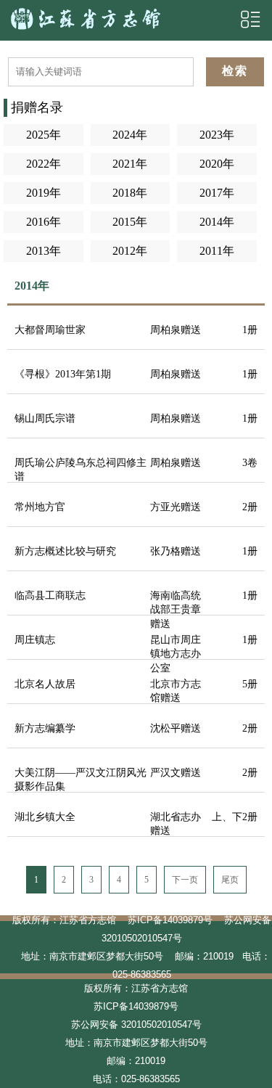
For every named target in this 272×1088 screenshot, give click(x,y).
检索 (235, 71)
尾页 (230, 880)
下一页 (185, 880)
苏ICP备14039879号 (170, 920)
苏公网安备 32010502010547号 (136, 1024)
